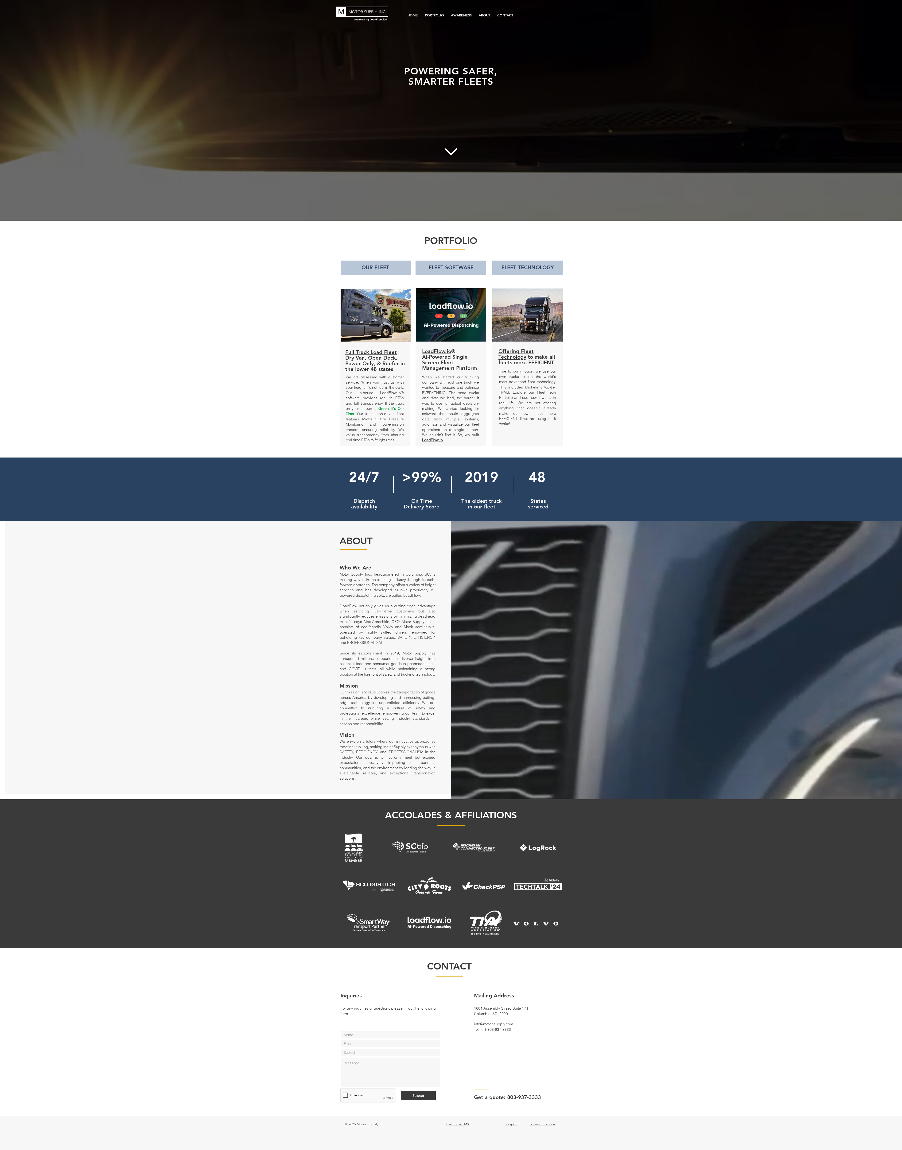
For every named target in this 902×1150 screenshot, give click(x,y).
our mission (523, 371)
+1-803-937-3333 (496, 1029)
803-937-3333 (524, 1097)
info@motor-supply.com (493, 1024)
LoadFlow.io (436, 351)
